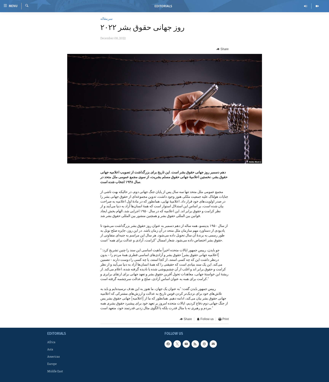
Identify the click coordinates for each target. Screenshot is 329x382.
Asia (50, 349)
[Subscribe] (213, 344)
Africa (51, 342)
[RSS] (195, 344)
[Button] (222, 49)
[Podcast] (204, 344)
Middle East (55, 371)
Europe (52, 364)
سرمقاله (106, 19)
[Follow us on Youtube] (186, 344)
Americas (53, 357)
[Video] (317, 6)
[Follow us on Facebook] (168, 344)
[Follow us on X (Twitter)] (177, 344)
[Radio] (305, 6)
